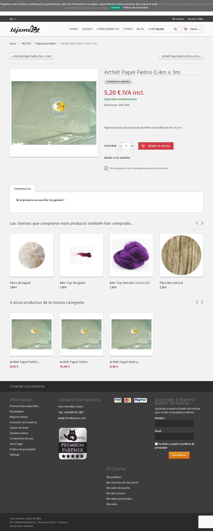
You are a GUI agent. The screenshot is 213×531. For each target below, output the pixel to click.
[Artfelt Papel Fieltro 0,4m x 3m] (53, 153)
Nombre (160, 418)
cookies (32, 4)
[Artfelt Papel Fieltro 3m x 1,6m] (81, 354)
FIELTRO (26, 43)
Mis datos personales (119, 498)
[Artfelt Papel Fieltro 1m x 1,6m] (31, 354)
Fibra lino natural (171, 283)
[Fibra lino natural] (181, 275)
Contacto (155, 29)
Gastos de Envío (19, 427)
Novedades (17, 411)
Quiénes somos (19, 433)
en (11, 19)
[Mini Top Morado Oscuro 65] (131, 275)
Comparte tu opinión (118, 81)
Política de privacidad (135, 7)
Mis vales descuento (118, 488)
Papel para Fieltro (46, 43)
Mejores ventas (19, 417)
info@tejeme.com (75, 418)
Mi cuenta (178, 19)
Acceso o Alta (195, 19)
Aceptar (115, 7)
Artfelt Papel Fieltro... (25, 362)
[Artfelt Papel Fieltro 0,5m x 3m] (131, 354)
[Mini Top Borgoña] (81, 275)
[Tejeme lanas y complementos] (26, 29)
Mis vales (111, 504)
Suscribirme (179, 455)
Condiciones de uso (21, 438)
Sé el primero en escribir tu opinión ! (40, 200)
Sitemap (14, 454)
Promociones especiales (24, 406)
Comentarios (22, 188)
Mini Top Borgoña (72, 283)
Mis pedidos (113, 477)
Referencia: (111, 105)
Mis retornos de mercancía (122, 482)
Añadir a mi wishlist (117, 157)
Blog (140, 29)
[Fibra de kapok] (31, 275)
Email (158, 431)
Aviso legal (16, 444)
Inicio (13, 43)
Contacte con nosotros (23, 422)
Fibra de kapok (20, 283)
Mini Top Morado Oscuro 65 (130, 283)
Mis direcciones (115, 493)
